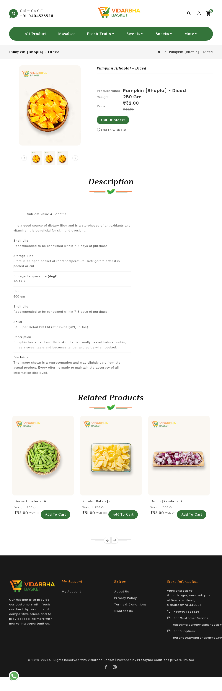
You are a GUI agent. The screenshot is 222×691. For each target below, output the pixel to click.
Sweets (133, 34)
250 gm (132, 97)
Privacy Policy (125, 598)
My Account (71, 591)
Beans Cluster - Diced (33, 501)
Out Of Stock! (113, 120)
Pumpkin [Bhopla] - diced (154, 90)
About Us (121, 591)
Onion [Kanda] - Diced (169, 501)
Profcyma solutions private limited (165, 660)
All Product (36, 34)
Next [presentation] (75, 158)
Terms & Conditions (130, 604)
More (189, 34)
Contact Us (123, 611)
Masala (65, 34)
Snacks (162, 34)
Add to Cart (55, 514)
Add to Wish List (112, 130)
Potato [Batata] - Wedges (103, 501)
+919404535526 (186, 612)
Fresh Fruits (99, 34)
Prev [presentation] (24, 158)
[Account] (198, 13)
